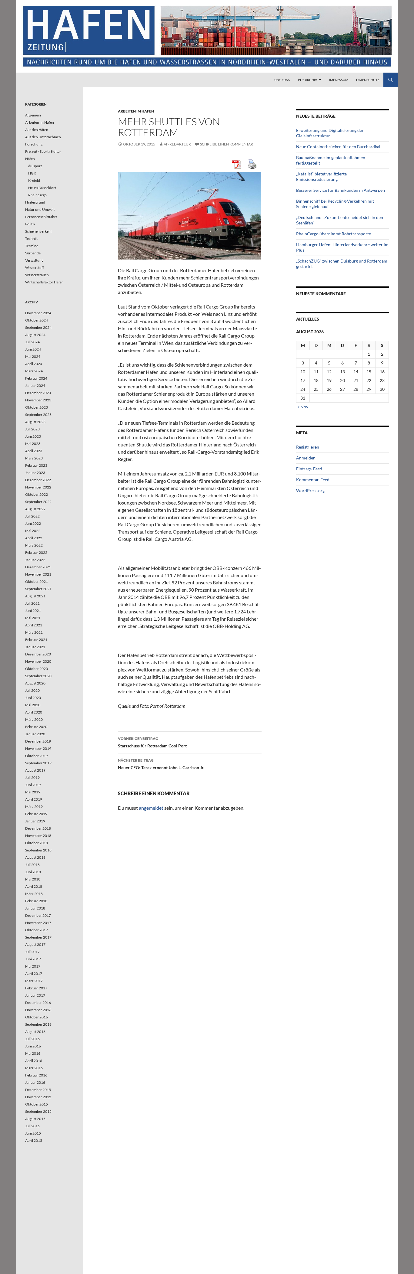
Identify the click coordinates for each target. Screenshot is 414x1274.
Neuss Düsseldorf (42, 187)
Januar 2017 (35, 995)
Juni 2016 (33, 1046)
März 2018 (34, 893)
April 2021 (33, 625)
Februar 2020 (36, 726)
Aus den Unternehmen (43, 137)
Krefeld (34, 180)
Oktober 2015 (36, 1104)
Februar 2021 (36, 639)
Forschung (33, 144)
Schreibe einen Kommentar (226, 144)
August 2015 (35, 1118)
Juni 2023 (33, 436)
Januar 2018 (35, 908)
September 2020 (38, 676)
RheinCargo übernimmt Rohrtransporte (333, 233)
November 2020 (38, 661)
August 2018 (35, 857)
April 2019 (33, 799)
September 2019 (38, 763)
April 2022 (33, 538)
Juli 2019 (32, 777)
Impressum (338, 80)
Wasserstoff (34, 267)
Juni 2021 (33, 610)
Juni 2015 (33, 1133)
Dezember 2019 (38, 741)
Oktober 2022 (36, 494)
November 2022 (38, 487)
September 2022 (38, 501)
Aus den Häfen (36, 129)
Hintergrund (35, 202)
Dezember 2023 (38, 392)
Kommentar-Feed (312, 479)
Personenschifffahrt (41, 216)
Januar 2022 (35, 559)
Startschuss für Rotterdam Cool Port (152, 742)
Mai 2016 (32, 1053)
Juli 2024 (32, 342)
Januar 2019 (35, 821)
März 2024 (34, 371)
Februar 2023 (36, 465)
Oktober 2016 (36, 1017)
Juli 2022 (32, 516)
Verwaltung (34, 260)
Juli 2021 (32, 603)
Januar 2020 (35, 734)
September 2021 (38, 588)
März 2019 (34, 806)
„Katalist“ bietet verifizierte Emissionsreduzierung (321, 176)
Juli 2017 (32, 951)
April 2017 (33, 973)
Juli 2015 (32, 1126)
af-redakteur (177, 144)
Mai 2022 (32, 530)
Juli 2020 (32, 690)
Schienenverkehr (38, 231)
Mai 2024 (32, 356)
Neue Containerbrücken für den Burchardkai (338, 146)
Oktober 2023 (36, 407)
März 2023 (34, 458)
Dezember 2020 (38, 654)
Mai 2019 (32, 792)
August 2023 (35, 422)
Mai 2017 (32, 966)
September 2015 (38, 1111)
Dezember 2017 (38, 915)
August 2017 (35, 944)
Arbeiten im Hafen (136, 111)
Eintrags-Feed (309, 468)
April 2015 (33, 1140)
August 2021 (35, 596)
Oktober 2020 (36, 668)
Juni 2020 (33, 697)
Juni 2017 (33, 959)
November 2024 (38, 313)
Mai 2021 (32, 618)
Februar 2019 (36, 814)
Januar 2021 (35, 647)
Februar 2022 (36, 552)
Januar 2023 (35, 472)
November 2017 (38, 922)
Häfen (30, 158)
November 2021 (38, 574)
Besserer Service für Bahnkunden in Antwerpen (340, 190)
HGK (32, 173)
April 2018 (33, 886)
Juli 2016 (32, 1039)
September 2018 (38, 850)
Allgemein (33, 115)
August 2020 (35, 683)
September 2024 (38, 327)
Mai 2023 (32, 443)
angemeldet (151, 808)
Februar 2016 (36, 1075)
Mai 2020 (32, 705)
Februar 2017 (36, 988)
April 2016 (33, 1060)
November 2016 (38, 1010)
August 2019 (35, 770)
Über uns (282, 80)
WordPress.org (310, 490)
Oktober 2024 (36, 320)
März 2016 (34, 1068)
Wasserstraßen (37, 275)
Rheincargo (37, 195)
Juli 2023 (32, 429)
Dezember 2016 (38, 1002)
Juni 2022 (33, 523)
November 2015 (38, 1097)
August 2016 (35, 1031)
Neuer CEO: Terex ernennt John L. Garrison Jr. (161, 764)
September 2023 (38, 414)
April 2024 (33, 363)
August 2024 (35, 334)
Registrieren (307, 446)
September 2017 (38, 937)
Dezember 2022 (38, 480)
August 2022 (35, 509)
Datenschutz (367, 80)
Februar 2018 (36, 901)
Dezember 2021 (38, 567)
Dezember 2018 (38, 828)
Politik (30, 224)
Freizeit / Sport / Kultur (43, 151)
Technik (31, 238)
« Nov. (303, 406)
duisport (35, 166)
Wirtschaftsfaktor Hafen (44, 282)
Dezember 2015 (38, 1089)
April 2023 (33, 451)
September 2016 (38, 1024)
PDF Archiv (307, 80)
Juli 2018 (32, 864)
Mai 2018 (32, 879)
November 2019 (38, 748)
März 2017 (34, 980)
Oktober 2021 (36, 581)
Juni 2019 (33, 784)
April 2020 (33, 712)
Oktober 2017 (36, 930)
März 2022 (34, 545)
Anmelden (306, 457)
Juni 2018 (33, 872)
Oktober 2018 (36, 843)
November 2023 (38, 400)
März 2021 (34, 632)
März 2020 (34, 719)
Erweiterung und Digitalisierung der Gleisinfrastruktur (330, 133)
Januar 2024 (35, 385)
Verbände (33, 253)
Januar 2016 (35, 1082)
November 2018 (38, 835)
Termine (31, 245)
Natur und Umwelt (40, 209)
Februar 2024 (36, 378)
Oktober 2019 (36, 755)
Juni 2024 (33, 349)
